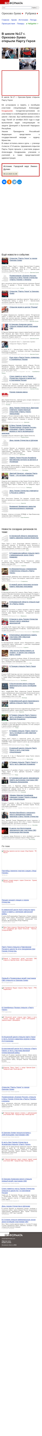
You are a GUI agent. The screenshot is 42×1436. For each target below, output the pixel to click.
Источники (23, 20)
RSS (15, 1245)
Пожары (20, 24)
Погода (33, 20)
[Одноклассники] (9, 182)
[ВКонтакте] (4, 182)
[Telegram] (14, 182)
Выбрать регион (6, 1242)
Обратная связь (6, 1241)
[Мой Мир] (19, 182)
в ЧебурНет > (32, 24)
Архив (14, 20)
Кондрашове (7, 111)
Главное (5, 20)
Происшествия (8, 24)
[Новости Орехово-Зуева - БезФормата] (11, 2)
